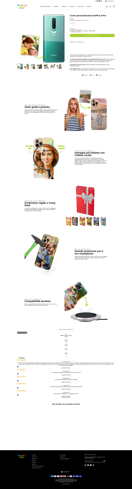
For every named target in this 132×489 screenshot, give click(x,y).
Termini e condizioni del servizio (38, 466)
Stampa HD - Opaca (75, 30)
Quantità (73, 23)
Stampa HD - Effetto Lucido (89, 30)
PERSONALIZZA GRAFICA (92, 35)
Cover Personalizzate (45, 6)
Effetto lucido (62, 456)
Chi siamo (34, 455)
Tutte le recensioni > (66, 397)
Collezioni (63, 6)
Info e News (81, 6)
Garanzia (34, 460)
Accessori (71, 6)
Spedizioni (34, 462)
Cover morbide (63, 455)
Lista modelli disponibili (64, 458)
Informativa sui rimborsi (36, 467)
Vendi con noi (34, 456)
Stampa (72, 28)
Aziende (89, 6)
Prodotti (56, 6)
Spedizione (79, 20)
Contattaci (34, 464)
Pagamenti (34, 458)
